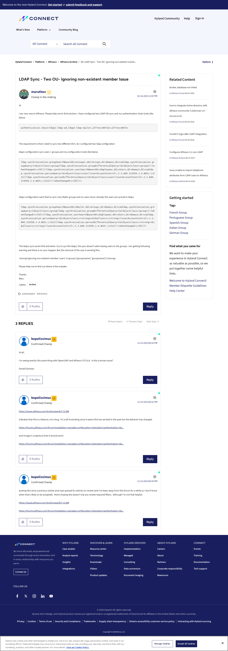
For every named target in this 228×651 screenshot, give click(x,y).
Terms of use (45, 621)
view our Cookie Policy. (77, 647)
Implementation (132, 549)
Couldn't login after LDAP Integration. (188, 134)
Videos (93, 568)
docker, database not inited (183, 87)
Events (197, 549)
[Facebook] (17, 596)
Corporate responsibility (169, 568)
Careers (161, 549)
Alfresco (52, 62)
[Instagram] (34, 596)
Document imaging (133, 575)
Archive (32, 284)
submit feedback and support (84, 4)
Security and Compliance (68, 621)
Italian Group (177, 228)
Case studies (68, 549)
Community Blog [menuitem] (68, 30)
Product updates (98, 575)
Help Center (177, 291)
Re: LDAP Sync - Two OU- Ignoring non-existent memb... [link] (108, 62)
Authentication (28, 293)
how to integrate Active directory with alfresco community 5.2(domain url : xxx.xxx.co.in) (188, 111)
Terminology (96, 555)
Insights (66, 562)
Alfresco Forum (177, 93)
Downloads (96, 562)
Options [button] (206, 62)
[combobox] (85, 44)
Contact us (20, 572)
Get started (55, 4)
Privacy (20, 621)
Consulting (129, 562)
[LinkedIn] (42, 596)
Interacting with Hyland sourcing (194, 621)
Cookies (32, 621)
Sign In (199, 18)
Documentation (202, 562)
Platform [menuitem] (42, 30)
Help (187, 18)
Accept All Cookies (186, 643)
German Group (178, 233)
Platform (40, 62)
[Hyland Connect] (38, 18)
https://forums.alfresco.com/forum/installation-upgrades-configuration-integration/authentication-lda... (71, 427)
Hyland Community (167, 18)
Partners (161, 562)
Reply (150, 306)
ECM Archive (42, 293)
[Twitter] (26, 596)
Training (198, 555)
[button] (23, 306)
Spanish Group (178, 223)
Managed (128, 555)
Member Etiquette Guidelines (187, 286)
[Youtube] (51, 596)
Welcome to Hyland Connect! (188, 281)
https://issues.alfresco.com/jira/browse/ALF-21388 (44, 411)
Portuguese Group (181, 218)
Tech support (200, 568)
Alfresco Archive (68, 62)
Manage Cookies (162, 643)
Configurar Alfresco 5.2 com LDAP (186, 152)
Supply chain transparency (112, 621)
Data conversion (132, 568)
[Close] (222, 643)
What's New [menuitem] (23, 30)
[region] (114, 643)
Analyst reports (70, 555)
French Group (178, 212)
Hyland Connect (23, 62)
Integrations (68, 568)
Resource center (98, 549)
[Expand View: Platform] (49, 29)
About (160, 555)
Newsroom (162, 575)
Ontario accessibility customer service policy (152, 621)
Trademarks (90, 621)
